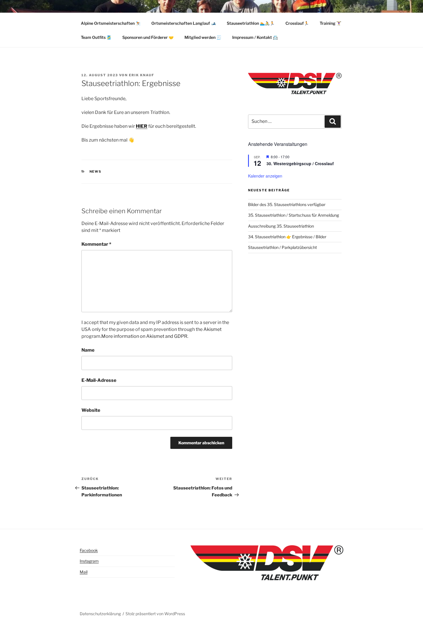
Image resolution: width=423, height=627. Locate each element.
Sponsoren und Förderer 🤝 (148, 37)
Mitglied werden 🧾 (202, 37)
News (95, 171)
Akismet (212, 329)
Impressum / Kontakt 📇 (255, 37)
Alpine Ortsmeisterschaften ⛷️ (110, 23)
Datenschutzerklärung (100, 613)
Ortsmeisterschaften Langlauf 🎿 (183, 23)
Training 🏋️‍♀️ (330, 23)
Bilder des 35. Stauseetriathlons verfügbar (286, 204)
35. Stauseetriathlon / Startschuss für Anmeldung (293, 215)
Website (90, 410)
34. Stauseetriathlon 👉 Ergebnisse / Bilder (287, 236)
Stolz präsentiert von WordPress (155, 613)
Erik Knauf (141, 75)
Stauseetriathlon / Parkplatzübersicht (282, 247)
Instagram (89, 561)
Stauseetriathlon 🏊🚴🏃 (251, 23)
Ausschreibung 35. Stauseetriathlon (281, 226)
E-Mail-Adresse (98, 380)
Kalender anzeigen (265, 176)
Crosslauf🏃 (297, 23)
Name (87, 350)
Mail (83, 571)
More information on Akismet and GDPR (144, 336)
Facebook (89, 550)
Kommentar (96, 244)
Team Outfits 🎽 (96, 37)
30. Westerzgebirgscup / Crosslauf (300, 163)
